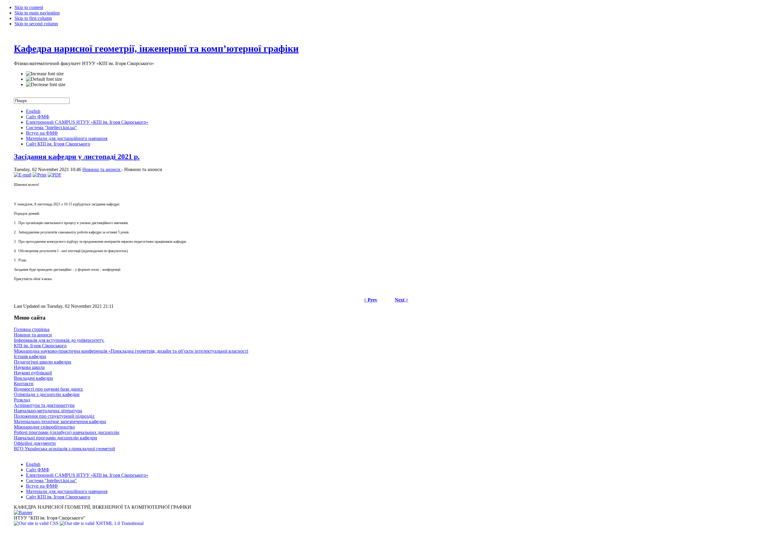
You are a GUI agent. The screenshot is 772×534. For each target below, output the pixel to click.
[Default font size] (44, 79)
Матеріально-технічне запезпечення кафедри (60, 421)
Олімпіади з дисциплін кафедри (47, 394)
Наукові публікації (33, 372)
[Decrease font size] (45, 84)
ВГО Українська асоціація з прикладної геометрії (64, 448)
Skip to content (28, 7)
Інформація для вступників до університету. (59, 340)
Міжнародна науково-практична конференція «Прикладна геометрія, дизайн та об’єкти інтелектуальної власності (131, 351)
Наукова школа (29, 367)
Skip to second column (36, 23)
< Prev (370, 299)
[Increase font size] (45, 74)
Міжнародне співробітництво (44, 426)
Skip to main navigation (37, 12)
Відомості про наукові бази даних (48, 389)
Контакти (23, 383)
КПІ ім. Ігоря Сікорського (40, 345)
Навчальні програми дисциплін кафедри (55, 437)
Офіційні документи (35, 443)
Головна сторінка (31, 329)
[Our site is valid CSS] (37, 523)
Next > (401, 299)
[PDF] (55, 174)
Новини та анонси (102, 169)
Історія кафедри (30, 356)
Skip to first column (33, 18)
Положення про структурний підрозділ (54, 416)
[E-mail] (22, 174)
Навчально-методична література (48, 410)
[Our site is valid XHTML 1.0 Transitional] (102, 523)
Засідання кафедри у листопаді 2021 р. (77, 157)
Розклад (22, 399)
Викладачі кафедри (33, 378)
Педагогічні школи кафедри (42, 361)
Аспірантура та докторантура (44, 405)
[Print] (39, 174)
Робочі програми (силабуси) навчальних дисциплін (66, 432)
